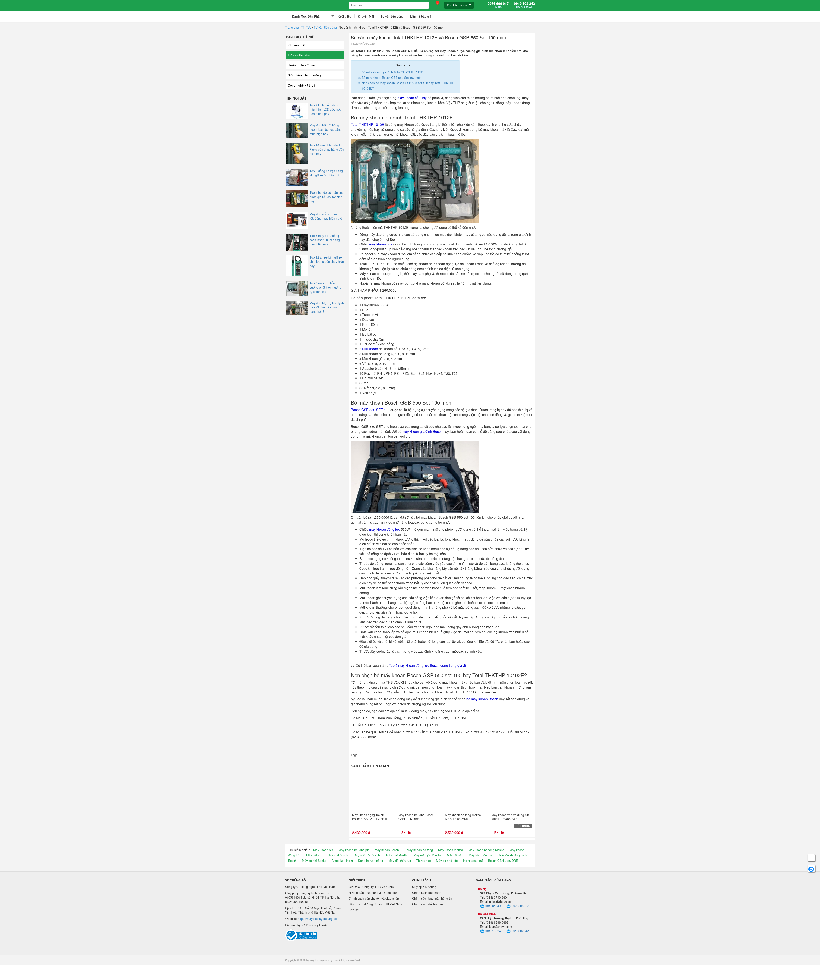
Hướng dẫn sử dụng (302, 65)
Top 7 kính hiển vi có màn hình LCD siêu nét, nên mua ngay (325, 109)
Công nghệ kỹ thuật (302, 85)
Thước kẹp (423, 860)
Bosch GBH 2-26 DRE (503, 860)
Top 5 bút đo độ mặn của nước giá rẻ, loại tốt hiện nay (327, 196)
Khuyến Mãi (366, 16)
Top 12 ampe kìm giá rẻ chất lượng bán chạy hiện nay (327, 261)
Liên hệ (354, 910)
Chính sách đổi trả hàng (428, 904)
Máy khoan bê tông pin (353, 850)
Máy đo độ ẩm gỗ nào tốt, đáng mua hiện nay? (326, 216)
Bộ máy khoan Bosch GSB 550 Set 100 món (392, 77)
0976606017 (520, 906)
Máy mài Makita (396, 855)
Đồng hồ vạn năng (370, 860)
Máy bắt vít (313, 855)
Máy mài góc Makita (427, 855)
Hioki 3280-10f (473, 860)
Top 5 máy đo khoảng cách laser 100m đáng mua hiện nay (325, 240)
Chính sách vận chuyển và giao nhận (374, 898)
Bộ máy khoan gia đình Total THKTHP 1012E (392, 72)
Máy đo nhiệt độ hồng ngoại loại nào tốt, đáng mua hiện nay (325, 129)
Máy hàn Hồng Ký (481, 855)
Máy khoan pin (323, 850)
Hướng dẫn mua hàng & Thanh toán (373, 892)
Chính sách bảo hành (426, 892)
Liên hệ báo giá (420, 16)
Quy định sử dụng (424, 887)
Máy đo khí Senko (314, 860)
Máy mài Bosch (337, 855)
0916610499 (493, 906)
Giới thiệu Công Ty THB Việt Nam (371, 887)
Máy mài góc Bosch (366, 855)
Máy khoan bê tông (420, 850)
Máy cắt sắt (455, 855)
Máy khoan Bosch (387, 850)
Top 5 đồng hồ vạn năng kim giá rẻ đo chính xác (326, 173)
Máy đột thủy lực (399, 860)
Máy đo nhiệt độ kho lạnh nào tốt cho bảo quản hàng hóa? (327, 307)
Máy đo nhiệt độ (447, 860)
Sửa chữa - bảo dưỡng (304, 75)
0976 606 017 (498, 5)
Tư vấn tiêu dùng (392, 16)
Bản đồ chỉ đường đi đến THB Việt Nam (375, 904)
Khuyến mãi (296, 45)
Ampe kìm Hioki (342, 860)
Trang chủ (292, 27)
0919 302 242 (524, 5)
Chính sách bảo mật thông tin (432, 898)
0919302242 (520, 931)
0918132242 (493, 931)
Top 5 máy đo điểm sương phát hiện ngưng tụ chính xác (325, 287)
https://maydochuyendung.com (318, 919)
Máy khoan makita (450, 850)
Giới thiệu (344, 16)
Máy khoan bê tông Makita (486, 850)
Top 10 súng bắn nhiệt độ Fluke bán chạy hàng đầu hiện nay (327, 149)
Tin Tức (306, 27)
